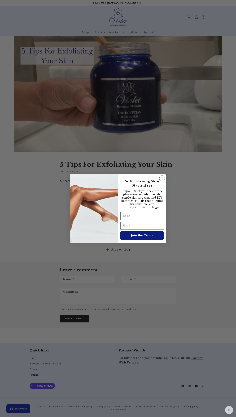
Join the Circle (142, 235)
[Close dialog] (162, 178)
